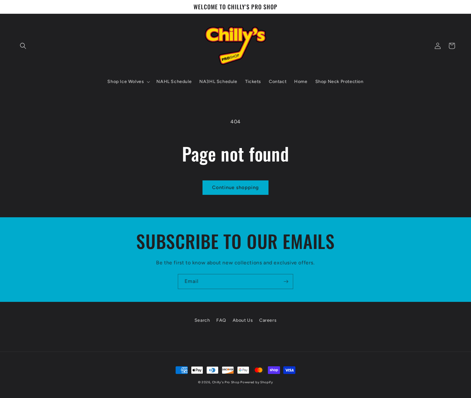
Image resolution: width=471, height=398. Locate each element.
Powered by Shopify (256, 382)
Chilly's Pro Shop (226, 382)
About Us (243, 320)
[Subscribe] (286, 281)
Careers (268, 320)
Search (202, 320)
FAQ (221, 320)
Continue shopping (235, 187)
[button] (23, 46)
